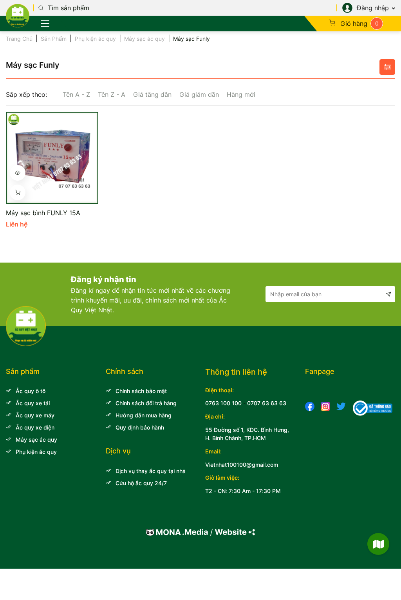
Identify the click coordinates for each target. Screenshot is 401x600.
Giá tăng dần (152, 94)
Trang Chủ (19, 38)
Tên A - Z (76, 94)
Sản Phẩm (54, 38)
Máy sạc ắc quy (144, 38)
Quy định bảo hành (140, 427)
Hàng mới (241, 94)
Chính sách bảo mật (141, 391)
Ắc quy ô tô (30, 391)
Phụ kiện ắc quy (95, 38)
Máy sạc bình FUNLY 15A (43, 213)
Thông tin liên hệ (236, 372)
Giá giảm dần (199, 94)
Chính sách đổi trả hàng (146, 403)
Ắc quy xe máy (35, 415)
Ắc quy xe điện (35, 427)
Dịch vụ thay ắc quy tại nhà (151, 471)
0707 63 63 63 (266, 403)
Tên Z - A (111, 94)
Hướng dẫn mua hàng (144, 415)
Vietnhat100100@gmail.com (241, 464)
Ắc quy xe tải (33, 403)
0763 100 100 (223, 403)
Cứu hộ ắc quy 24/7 (141, 483)
